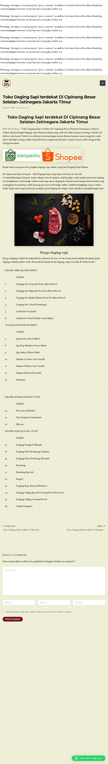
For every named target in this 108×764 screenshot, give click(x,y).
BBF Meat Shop (11, 128)
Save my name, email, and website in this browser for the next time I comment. (39, 611)
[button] (88, 758)
